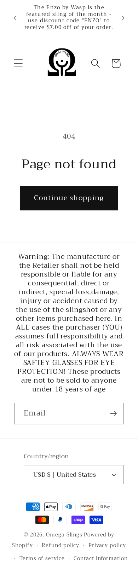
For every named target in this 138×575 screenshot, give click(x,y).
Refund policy (60, 545)
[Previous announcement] (15, 17)
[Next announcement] (123, 17)
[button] (18, 63)
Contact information (100, 558)
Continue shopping (69, 198)
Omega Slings (64, 534)
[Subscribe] (113, 413)
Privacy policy (107, 545)
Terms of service (42, 558)
